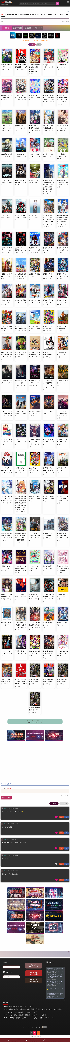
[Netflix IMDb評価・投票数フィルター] (54, 915)
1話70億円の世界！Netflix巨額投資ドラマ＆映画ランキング (20, 1012)
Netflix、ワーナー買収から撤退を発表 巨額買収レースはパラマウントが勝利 (24, 1015)
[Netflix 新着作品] (16, 892)
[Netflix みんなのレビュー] (35, 938)
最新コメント (50, 962)
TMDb (32, 1036)
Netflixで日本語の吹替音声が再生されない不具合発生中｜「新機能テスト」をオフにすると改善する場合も (33, 1009)
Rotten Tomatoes (41, 1036)
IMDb (35, 1036)
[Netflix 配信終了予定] (35, 892)
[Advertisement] (35, 760)
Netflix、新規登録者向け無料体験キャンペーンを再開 (18, 1006)
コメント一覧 (61, 1001)
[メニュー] (68, 2)
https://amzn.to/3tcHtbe (34, 722)
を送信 (6, 797)
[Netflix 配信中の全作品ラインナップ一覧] (54, 735)
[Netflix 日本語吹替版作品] (35, 904)
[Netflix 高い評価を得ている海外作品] (16, 904)
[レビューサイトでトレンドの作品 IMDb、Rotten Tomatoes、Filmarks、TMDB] (35, 735)
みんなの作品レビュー (33, 966)
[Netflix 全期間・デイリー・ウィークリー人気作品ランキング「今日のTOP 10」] (16, 735)
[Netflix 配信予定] (54, 892)
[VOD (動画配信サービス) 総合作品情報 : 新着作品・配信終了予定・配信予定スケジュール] (54, 904)
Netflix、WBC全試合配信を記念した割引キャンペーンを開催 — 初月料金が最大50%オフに (29, 1018)
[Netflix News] (35, 927)
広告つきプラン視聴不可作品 (33, 980)
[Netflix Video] (54, 927)
